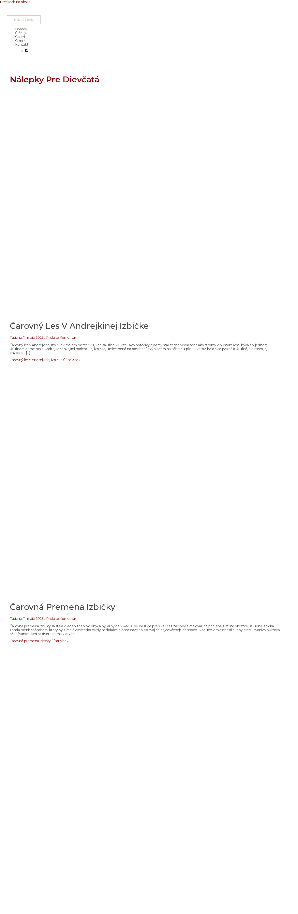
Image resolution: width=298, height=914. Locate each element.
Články (20, 33)
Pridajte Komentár (61, 338)
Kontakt (21, 44)
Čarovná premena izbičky (62, 607)
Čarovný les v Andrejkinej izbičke (79, 326)
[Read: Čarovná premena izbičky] (111, 593)
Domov (21, 29)
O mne (20, 41)
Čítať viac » (45, 360)
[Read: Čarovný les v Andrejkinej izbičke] (111, 312)
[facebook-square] (26, 51)
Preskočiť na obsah (15, 2)
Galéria (21, 37)
